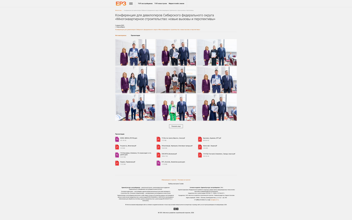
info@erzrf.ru (215, 200)
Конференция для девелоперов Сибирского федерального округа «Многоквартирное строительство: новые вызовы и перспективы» (157, 29)
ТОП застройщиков (145, 3)
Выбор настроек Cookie (176, 184)
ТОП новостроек (160, 3)
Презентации (135, 35)
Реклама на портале (184, 180)
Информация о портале (169, 180)
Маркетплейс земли (176, 3)
